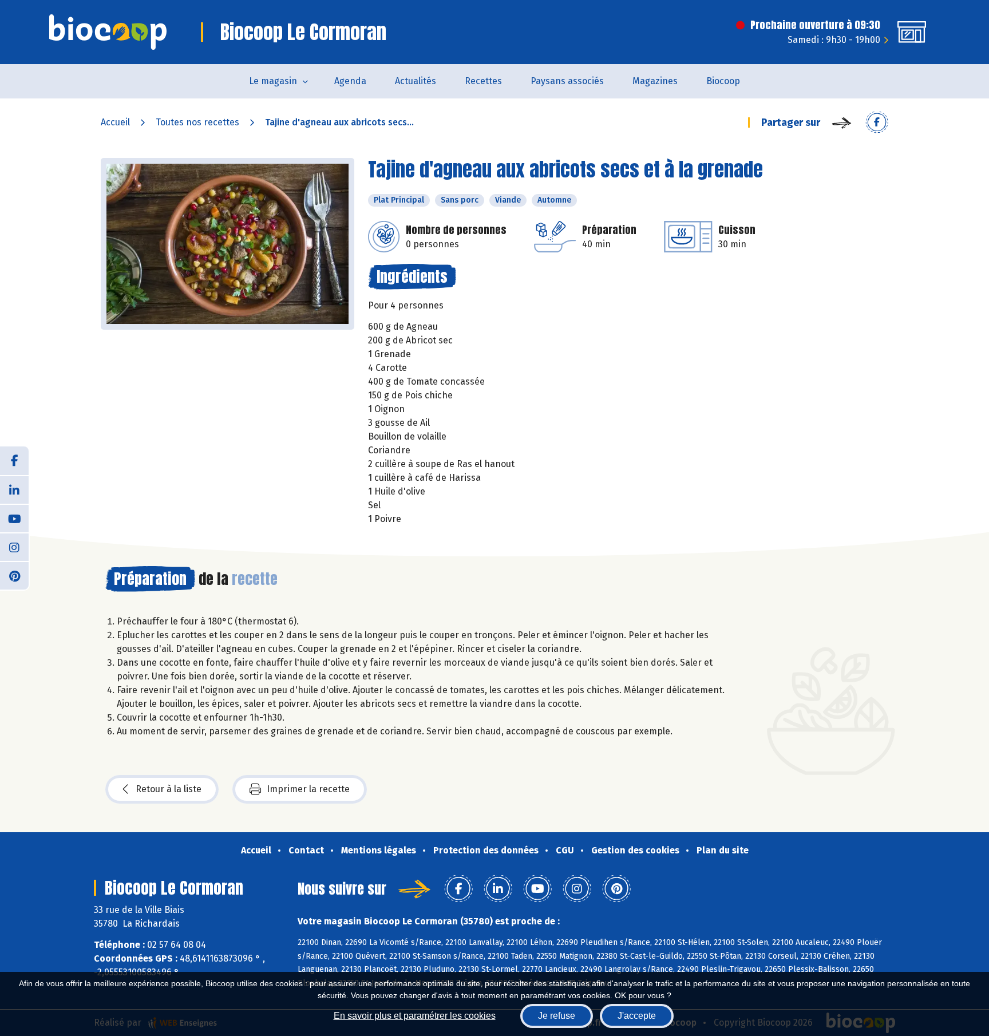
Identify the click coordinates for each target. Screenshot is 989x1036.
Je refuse (556, 1016)
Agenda (350, 81)
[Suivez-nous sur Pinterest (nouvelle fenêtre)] (14, 575)
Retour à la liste (168, 789)
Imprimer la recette (308, 789)
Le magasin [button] (273, 81)
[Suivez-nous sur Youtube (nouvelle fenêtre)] (14, 518)
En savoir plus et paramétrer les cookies (415, 1016)
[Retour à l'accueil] (108, 32)
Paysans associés (567, 81)
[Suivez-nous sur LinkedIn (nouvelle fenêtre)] (14, 489)
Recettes (483, 81)
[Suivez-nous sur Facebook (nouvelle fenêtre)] (14, 460)
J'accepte (637, 1016)
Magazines (655, 81)
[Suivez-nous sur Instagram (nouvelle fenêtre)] (14, 546)
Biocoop (723, 81)
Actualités (415, 81)
